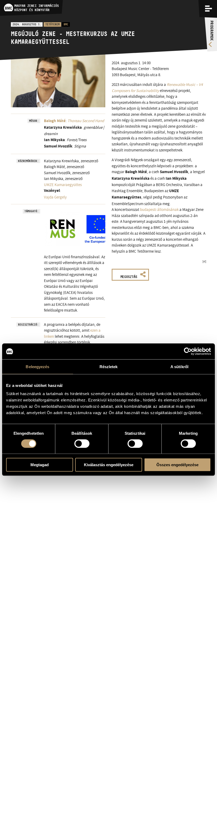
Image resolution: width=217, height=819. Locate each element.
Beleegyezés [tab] (37, 366)
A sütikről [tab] (179, 366)
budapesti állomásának (159, 209)
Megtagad (39, 464)
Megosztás (128, 277)
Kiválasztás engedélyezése (108, 464)
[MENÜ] (208, 8)
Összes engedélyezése (177, 464)
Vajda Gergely (55, 197)
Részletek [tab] (109, 366)
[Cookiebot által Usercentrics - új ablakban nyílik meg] (188, 351)
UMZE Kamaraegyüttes (63, 184)
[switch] (81, 443)
